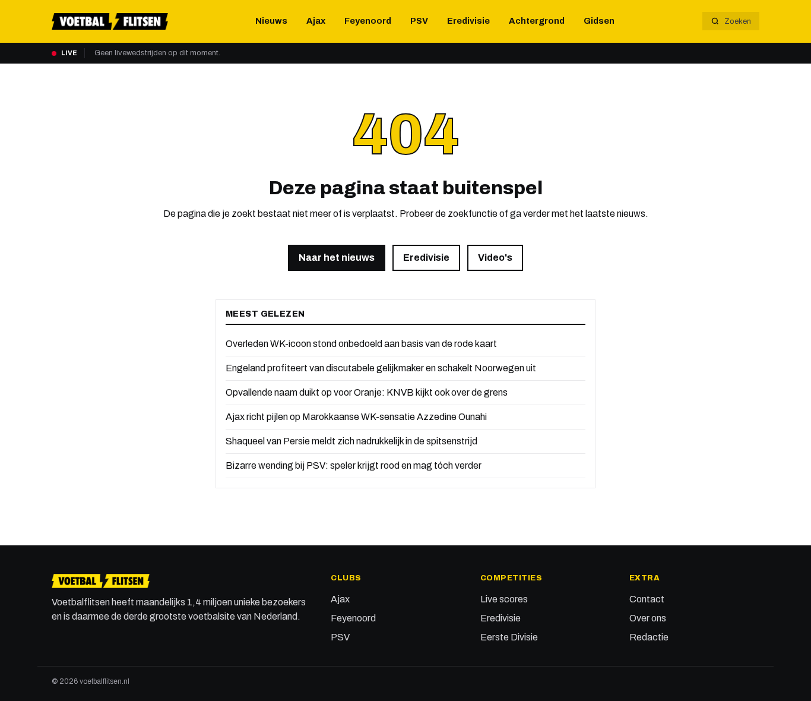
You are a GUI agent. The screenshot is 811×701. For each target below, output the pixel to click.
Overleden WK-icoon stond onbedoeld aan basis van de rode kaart (361, 344)
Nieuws (271, 21)
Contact (646, 599)
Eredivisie (468, 21)
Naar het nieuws (337, 257)
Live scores (504, 599)
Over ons (647, 618)
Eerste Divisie (509, 637)
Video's (495, 257)
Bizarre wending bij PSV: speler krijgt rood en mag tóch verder (353, 465)
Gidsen (599, 21)
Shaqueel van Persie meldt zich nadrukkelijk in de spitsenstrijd (351, 441)
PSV (419, 21)
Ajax (315, 21)
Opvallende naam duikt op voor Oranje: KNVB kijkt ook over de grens (367, 392)
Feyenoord (367, 21)
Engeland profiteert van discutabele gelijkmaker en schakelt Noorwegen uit (381, 368)
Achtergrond (537, 21)
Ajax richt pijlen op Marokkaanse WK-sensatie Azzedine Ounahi (356, 417)
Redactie (649, 637)
